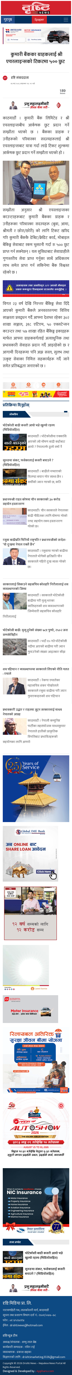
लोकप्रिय (13, 414)
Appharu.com (45, 1371)
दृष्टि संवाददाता (20, 78)
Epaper (39, 19)
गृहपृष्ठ (8, 19)
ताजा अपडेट (15, 1242)
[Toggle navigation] (66, 19)
